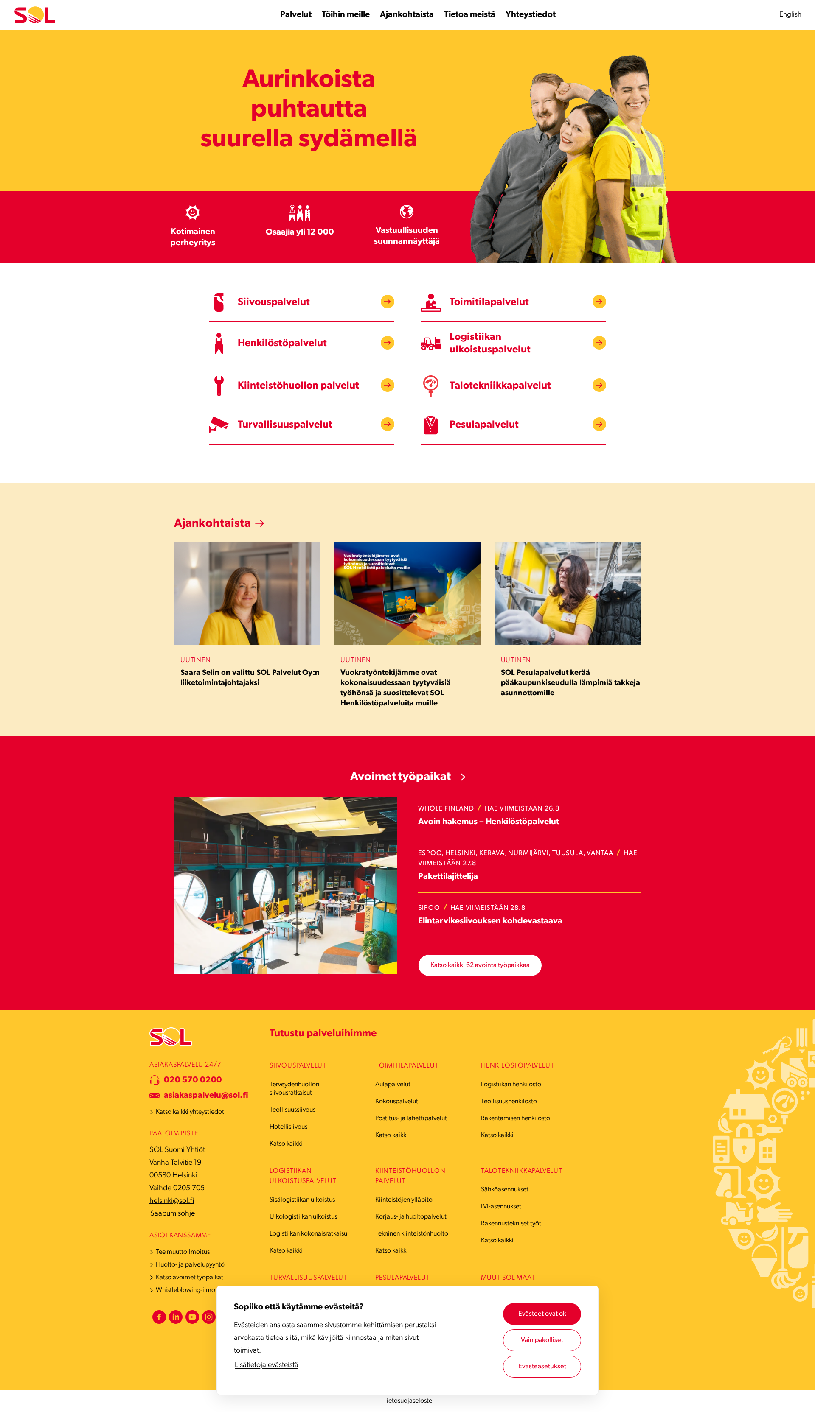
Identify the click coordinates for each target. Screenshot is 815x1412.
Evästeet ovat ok (542, 1314)
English (790, 14)
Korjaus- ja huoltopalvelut (411, 1216)
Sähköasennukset (504, 1189)
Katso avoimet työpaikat (189, 1277)
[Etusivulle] (35, 15)
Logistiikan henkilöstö (511, 1084)
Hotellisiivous (288, 1127)
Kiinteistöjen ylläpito (404, 1200)
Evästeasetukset (542, 1366)
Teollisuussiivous (292, 1110)
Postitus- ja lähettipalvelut (411, 1118)
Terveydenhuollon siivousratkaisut (294, 1088)
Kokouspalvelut (396, 1101)
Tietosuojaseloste (407, 1401)
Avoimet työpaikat (400, 777)
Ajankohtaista (212, 524)
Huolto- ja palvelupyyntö (190, 1264)
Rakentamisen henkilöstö (515, 1118)
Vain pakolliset (542, 1340)
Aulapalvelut (392, 1084)
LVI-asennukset (501, 1206)
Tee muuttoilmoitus (183, 1252)
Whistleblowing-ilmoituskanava (200, 1290)
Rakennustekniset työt (511, 1223)
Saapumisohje (172, 1214)
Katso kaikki (286, 1144)
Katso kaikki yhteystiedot (190, 1112)
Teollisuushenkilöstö (509, 1101)
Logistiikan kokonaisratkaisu (308, 1233)
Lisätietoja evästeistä (266, 1365)
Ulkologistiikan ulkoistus (303, 1216)
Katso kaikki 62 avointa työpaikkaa (480, 965)
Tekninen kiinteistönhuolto (411, 1233)
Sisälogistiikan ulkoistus (302, 1200)
